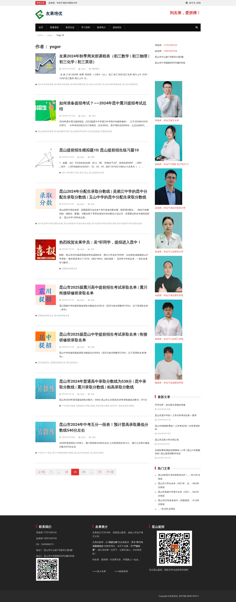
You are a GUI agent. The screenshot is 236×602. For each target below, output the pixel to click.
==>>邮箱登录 (121, 571)
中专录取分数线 (68, 406)
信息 (94, 116)
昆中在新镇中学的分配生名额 (103, 223)
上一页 (41, 472)
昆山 (86, 173)
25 (83, 472)
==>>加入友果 (99, 571)
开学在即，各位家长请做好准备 (170, 405)
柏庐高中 (114, 406)
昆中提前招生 (43, 362)
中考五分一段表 (44, 453)
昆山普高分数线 (97, 453)
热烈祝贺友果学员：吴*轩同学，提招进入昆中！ (100, 242)
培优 (77, 173)
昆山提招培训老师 (45, 131)
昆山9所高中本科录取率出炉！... (173, 475)
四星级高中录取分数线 (85, 406)
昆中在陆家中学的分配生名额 (129, 223)
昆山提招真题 (94, 131)
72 (99, 472)
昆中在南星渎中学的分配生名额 (77, 223)
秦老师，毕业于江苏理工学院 (169, 339)
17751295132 (170, 45)
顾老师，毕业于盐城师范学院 (169, 382)
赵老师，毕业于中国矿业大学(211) (171, 164)
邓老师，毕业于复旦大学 (167, 120)
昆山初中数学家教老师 (112, 84)
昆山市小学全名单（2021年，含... (174, 483)
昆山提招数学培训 (61, 131)
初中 (64, 173)
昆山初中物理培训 (130, 84)
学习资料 (85, 27)
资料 (93, 157)
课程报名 (95, 69)
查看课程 (54, 27)
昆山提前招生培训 (96, 173)
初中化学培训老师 (45, 84)
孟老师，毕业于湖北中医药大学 (170, 208)
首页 (41, 27)
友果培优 (54, 13)
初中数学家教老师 (77, 84)
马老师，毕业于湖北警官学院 (169, 295)
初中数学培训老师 (61, 84)
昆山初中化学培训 (94, 84)
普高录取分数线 (102, 406)
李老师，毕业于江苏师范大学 (61, 3)
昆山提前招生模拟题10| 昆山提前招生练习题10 (99, 150)
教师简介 (101, 27)
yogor (83, 69)
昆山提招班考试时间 (78, 131)
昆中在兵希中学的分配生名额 (50, 223)
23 (66, 472)
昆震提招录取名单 (69, 268)
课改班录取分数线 (126, 406)
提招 (81, 173)
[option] (73, 3)
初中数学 (70, 173)
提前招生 (117, 27)
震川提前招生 (72, 362)
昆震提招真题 (106, 131)
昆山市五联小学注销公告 (167, 439)
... (159, 509)
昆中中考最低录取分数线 (62, 453)
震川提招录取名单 (61, 315)
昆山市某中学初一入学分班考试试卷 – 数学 (176, 415)
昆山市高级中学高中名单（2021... (174, 492)
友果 (94, 532)
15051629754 (170, 51)
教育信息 (70, 27)
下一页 (110, 472)
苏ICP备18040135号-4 (189, 596)
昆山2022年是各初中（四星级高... (174, 500)
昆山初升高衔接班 (81, 453)
